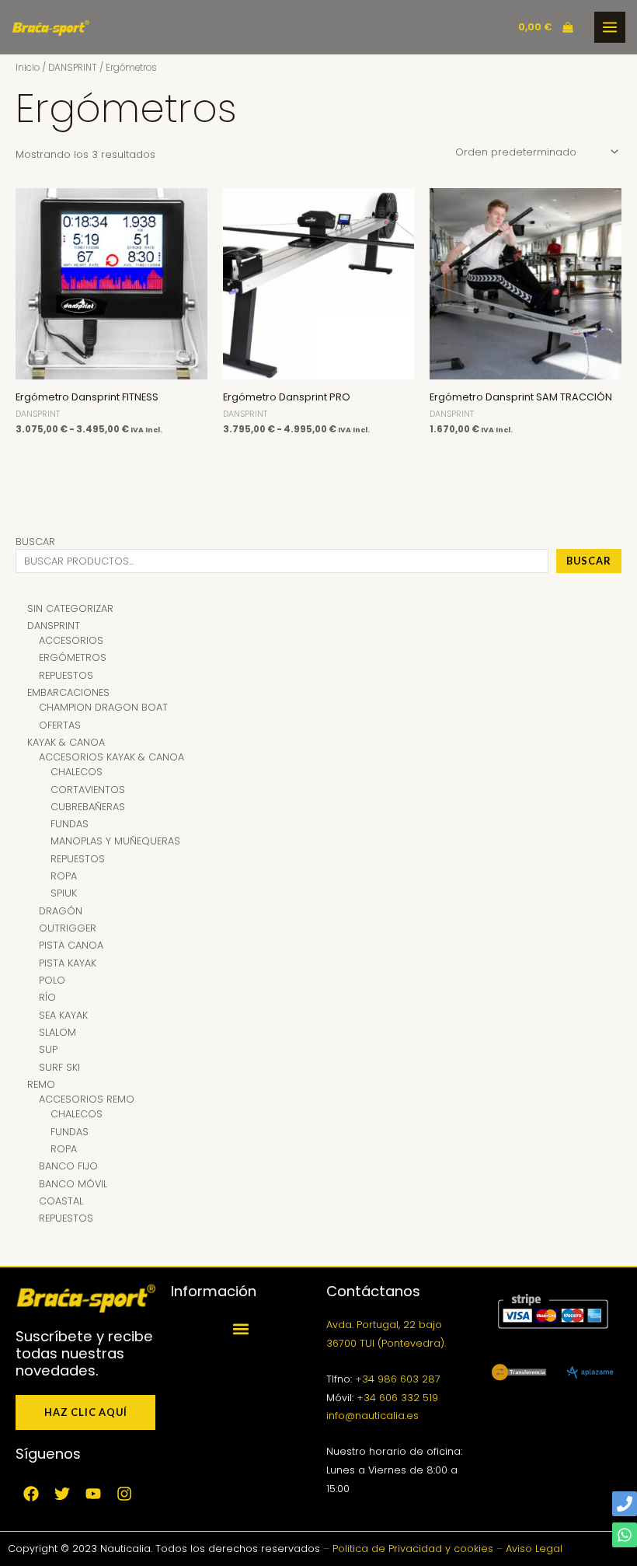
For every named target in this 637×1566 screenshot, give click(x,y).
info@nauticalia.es (372, 1415)
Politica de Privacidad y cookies (412, 1548)
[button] (241, 1328)
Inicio (28, 67)
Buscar (35, 541)
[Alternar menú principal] (609, 27)
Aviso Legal (534, 1548)
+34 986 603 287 (397, 1379)
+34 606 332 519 (397, 1397)
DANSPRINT (72, 67)
